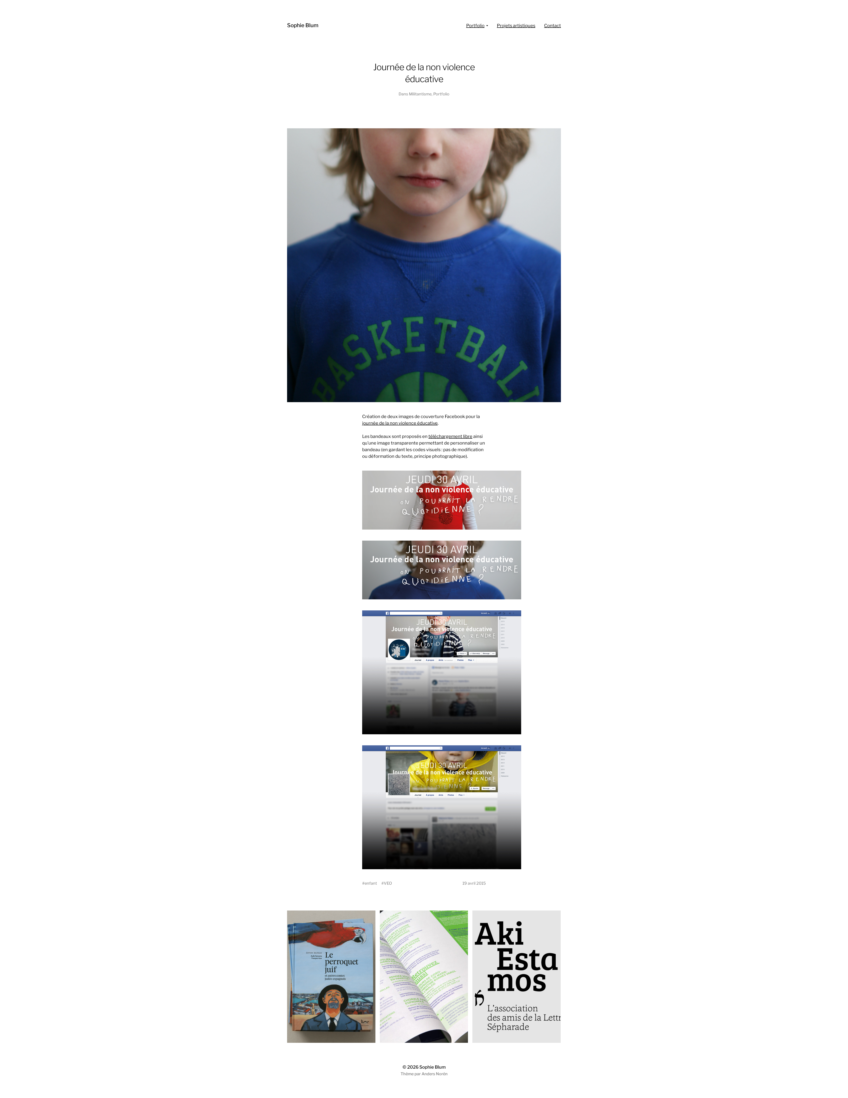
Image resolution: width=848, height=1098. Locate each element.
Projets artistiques (516, 25)
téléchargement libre (450, 436)
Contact (552, 25)
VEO (388, 883)
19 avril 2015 (474, 883)
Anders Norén (435, 1073)
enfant (371, 883)
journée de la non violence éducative (400, 423)
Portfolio (475, 25)
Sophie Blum (302, 25)
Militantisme (420, 94)
